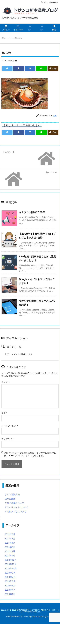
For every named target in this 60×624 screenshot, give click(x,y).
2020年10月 (11, 568)
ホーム (7, 38)
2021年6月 (10, 534)
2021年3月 (10, 547)
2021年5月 (10, 538)
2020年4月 (10, 589)
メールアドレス (9, 425)
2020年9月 (10, 572)
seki (55, 115)
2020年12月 (10, 560)
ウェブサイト (7, 439)
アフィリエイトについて (16, 507)
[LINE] (41, 68)
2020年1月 (10, 594)
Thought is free (47, 616)
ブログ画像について (14, 503)
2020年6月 (10, 581)
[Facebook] (18, 68)
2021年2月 (10, 551)
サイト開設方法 (12, 494)
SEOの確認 (10, 498)
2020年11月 (10, 564)
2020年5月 (10, 585)
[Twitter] (7, 68)
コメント (5, 382)
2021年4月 (10, 542)
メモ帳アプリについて (15, 511)
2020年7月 (10, 577)
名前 (4, 412)
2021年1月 (10, 555)
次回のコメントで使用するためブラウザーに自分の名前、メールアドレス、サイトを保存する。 (30, 454)
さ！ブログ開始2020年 (32, 212)
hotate (19, 38)
